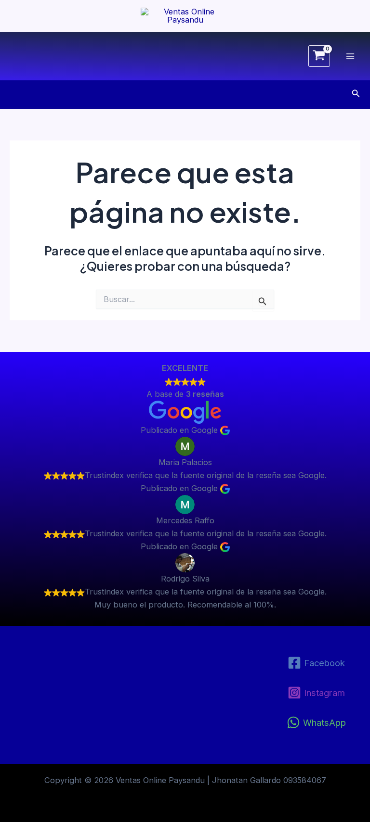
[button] (356, 94)
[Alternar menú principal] (350, 56)
